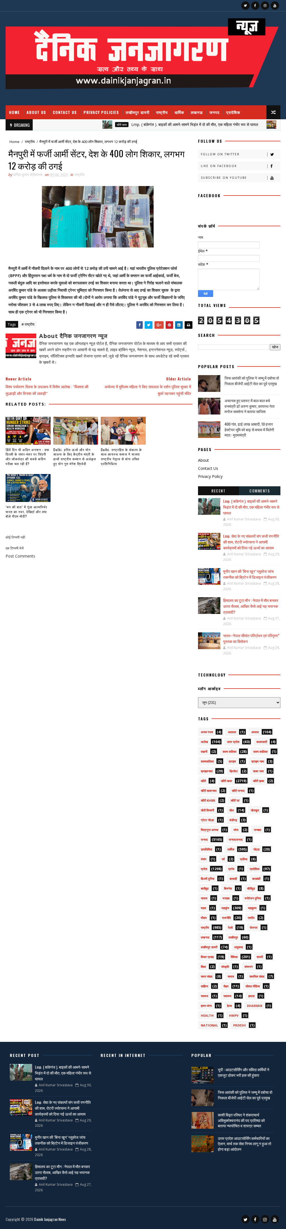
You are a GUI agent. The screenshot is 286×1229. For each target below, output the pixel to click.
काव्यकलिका (207, 761)
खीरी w (235, 800)
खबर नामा (258, 771)
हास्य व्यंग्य (206, 1006)
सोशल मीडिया (253, 986)
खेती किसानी (207, 810)
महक (203, 908)
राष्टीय (251, 918)
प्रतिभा (243, 859)
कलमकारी (261, 742)
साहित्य (204, 986)
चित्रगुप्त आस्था (209, 830)
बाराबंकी (256, 879)
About (203, 460)
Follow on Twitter (220, 154)
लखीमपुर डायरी (137, 112)
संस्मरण (248, 966)
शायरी (260, 957)
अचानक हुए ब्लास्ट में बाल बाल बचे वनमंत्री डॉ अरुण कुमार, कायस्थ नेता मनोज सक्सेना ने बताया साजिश (250, 405)
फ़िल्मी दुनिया (207, 879)
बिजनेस (228, 888)
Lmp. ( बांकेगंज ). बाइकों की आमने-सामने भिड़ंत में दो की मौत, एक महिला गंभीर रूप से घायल (173, 124)
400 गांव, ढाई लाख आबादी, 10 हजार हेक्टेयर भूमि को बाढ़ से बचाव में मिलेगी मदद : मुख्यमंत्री (249, 429)
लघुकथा (238, 947)
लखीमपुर (233, 937)
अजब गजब (207, 732)
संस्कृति (225, 966)
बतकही (233, 879)
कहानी (204, 751)
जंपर (236, 830)
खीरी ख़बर (258, 781)
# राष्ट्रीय (28, 324)
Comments (259, 491)
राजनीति (226, 918)
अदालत (232, 732)
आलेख (204, 742)
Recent (218, 491)
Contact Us (65, 112)
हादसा (251, 996)
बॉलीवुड (251, 888)
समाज (231, 976)
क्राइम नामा (257, 761)
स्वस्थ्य (204, 996)
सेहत (225, 986)
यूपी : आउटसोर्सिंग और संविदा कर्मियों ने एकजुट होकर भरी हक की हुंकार (243, 1072)
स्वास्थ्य (227, 996)
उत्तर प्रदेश (233, 742)
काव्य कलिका (229, 751)
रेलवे (230, 927)
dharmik (254, 1006)
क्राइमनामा (207, 771)
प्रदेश (204, 869)
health (207, 1015)
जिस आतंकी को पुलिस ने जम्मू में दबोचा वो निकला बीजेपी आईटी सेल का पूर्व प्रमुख (252, 380)
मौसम (204, 918)
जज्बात (257, 830)
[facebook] (255, 5)
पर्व (223, 859)
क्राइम (232, 761)
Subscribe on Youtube (224, 178)
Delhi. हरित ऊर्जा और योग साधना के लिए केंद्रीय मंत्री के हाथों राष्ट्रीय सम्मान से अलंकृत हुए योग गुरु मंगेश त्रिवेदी (74, 456)
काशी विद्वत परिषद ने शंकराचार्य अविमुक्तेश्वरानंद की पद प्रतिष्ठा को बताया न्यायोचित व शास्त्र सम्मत (241, 1120)
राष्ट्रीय (162, 112)
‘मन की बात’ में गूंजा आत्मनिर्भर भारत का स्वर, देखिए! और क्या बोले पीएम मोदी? (26, 511)
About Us (36, 112)
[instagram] (265, 5)
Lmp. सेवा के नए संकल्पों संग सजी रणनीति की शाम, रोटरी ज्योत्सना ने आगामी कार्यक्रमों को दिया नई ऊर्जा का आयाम (251, 542)
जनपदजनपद (236, 839)
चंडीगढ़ (233, 820)
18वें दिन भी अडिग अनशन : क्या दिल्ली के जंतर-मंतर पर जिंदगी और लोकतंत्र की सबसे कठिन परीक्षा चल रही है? (27, 456)
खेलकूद (255, 810)
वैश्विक (234, 957)
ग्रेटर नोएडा (207, 820)
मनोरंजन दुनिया (253, 898)
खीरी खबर (101, 125)
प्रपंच (231, 869)
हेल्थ (229, 1006)
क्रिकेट (234, 771)
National (209, 1025)
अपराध (255, 732)
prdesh (239, 1025)
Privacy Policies (101, 112)
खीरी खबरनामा (208, 791)
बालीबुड (205, 888)
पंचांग (203, 859)
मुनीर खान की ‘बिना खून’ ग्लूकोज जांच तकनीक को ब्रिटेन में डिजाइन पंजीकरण (250, 574)
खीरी (203, 781)
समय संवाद (207, 976)
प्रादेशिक (233, 112)
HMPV (234, 1015)
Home (14, 112)
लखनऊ (197, 112)
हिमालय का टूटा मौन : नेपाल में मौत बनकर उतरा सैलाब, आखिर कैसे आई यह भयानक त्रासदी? (250, 606)
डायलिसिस (206, 849)
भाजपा (204, 898)
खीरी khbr (208, 800)
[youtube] (275, 5)
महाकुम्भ (252, 908)
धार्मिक (179, 112)
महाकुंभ (225, 908)
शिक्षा (203, 966)
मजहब (226, 898)
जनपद (214, 112)
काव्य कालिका (260, 751)
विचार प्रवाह (207, 957)
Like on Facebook (219, 166)
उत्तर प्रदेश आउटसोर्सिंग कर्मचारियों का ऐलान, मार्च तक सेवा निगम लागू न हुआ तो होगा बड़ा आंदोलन (244, 1143)
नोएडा (256, 849)
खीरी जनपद (238, 791)
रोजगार (254, 927)
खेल (231, 810)
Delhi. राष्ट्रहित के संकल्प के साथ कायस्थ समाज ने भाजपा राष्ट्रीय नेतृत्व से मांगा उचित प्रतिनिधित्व (121, 456)
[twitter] (245, 5)
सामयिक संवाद (256, 976)
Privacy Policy (210, 476)
